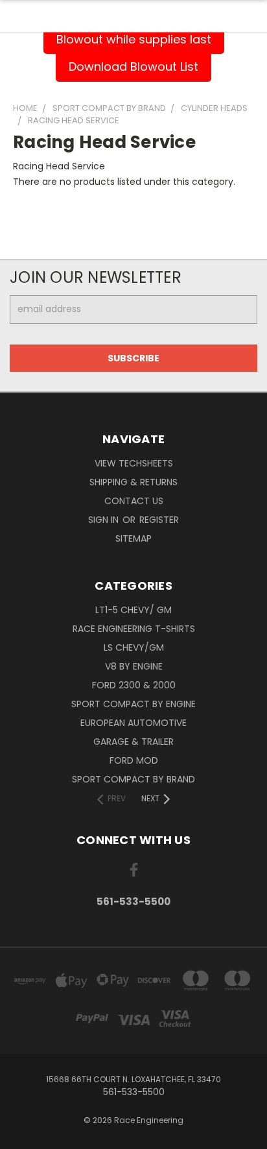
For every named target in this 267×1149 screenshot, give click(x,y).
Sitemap (133, 538)
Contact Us (133, 500)
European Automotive (133, 722)
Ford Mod (134, 760)
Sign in (104, 519)
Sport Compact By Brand (133, 779)
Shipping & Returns (133, 482)
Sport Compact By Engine (133, 703)
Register (159, 519)
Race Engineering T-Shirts (134, 628)
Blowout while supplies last (133, 39)
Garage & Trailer (133, 741)
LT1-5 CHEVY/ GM (133, 609)
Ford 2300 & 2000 (134, 685)
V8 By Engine (134, 666)
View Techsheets (134, 463)
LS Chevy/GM (134, 647)
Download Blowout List (133, 66)
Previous (20, 1136)
